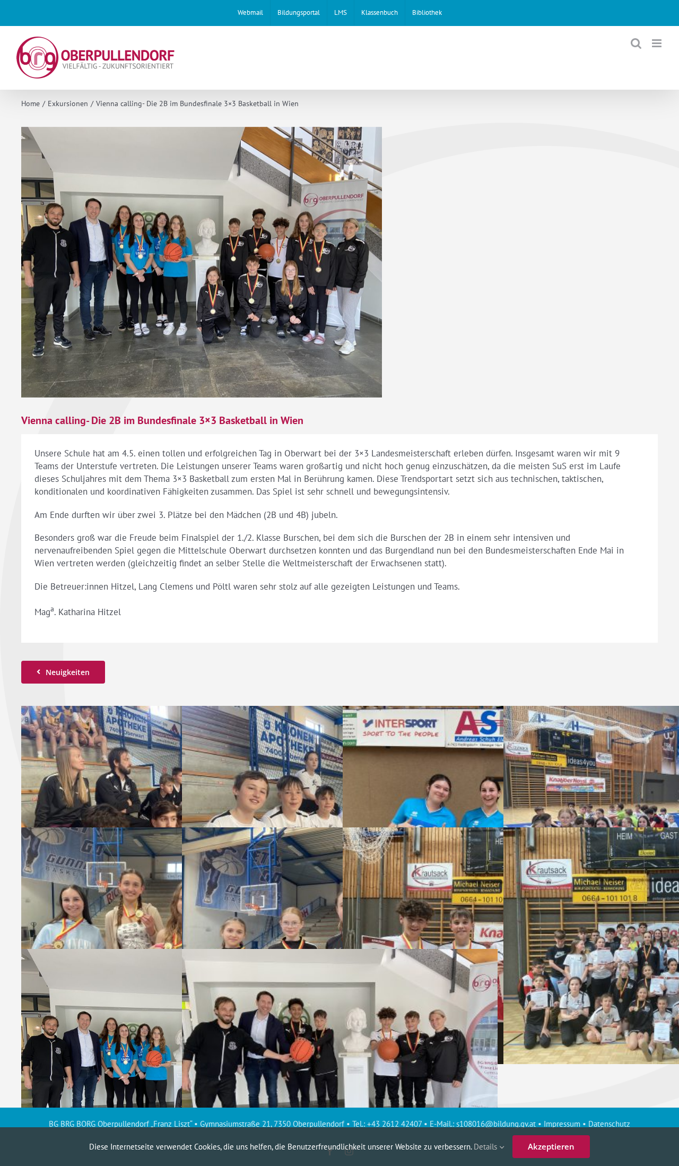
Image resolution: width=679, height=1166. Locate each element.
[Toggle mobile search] (636, 43)
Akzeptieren (551, 1146)
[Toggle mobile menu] (657, 43)
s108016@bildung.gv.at (496, 1124)
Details (486, 1147)
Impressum (562, 1124)
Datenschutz (609, 1124)
